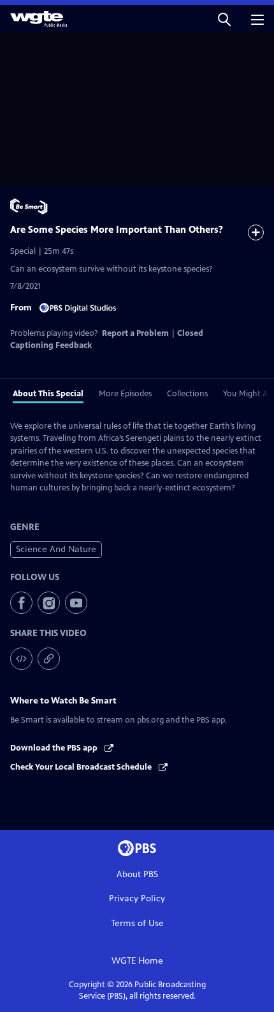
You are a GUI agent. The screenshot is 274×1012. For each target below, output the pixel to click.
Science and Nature (56, 549)
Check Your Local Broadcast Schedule (82, 767)
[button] (224, 18)
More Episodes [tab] (125, 394)
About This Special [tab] (48, 394)
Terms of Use (137, 923)
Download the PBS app (54, 748)
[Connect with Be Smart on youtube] (76, 603)
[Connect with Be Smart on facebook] (21, 603)
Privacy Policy (137, 898)
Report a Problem (135, 333)
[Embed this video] (21, 659)
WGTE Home (137, 960)
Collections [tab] (187, 394)
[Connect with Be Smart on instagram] (49, 603)
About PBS (137, 874)
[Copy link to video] (49, 659)
